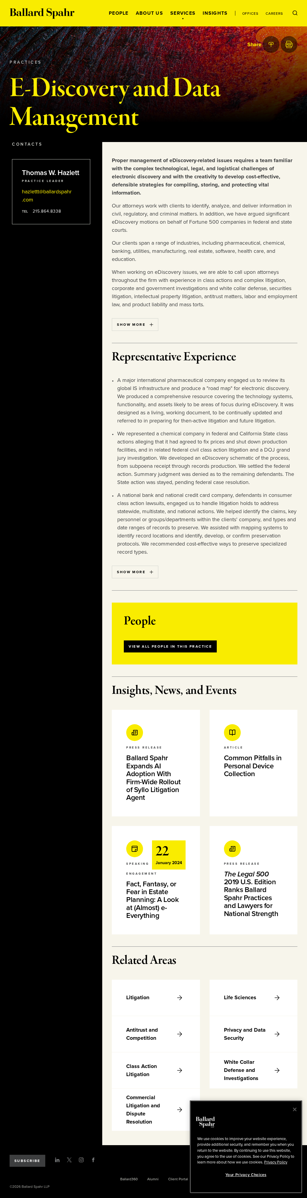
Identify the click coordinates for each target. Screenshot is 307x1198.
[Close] (294, 1109)
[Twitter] (69, 1160)
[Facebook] (93, 1160)
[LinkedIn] (57, 1160)
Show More (131, 324)
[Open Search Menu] (295, 13)
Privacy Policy (275, 1162)
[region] (246, 1146)
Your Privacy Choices (245, 1174)
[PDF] (289, 44)
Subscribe (27, 1161)
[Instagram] (81, 1160)
